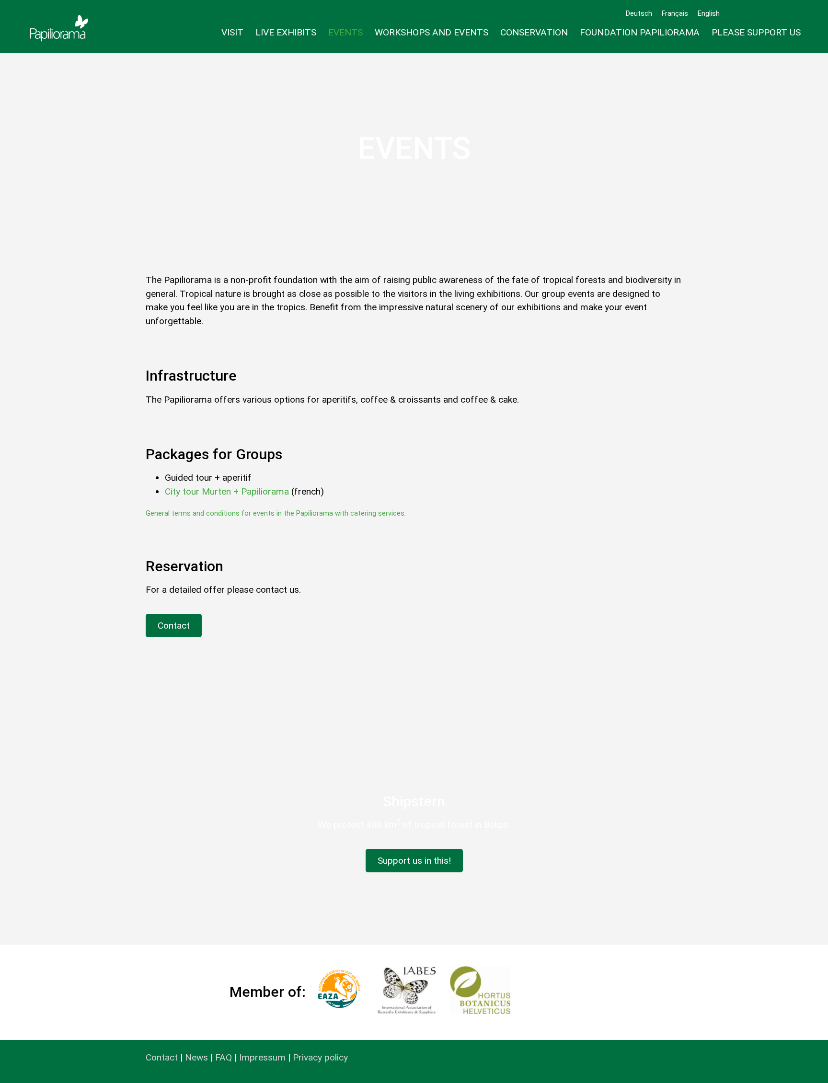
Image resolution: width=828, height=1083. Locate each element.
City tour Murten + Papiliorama (227, 491)
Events (345, 32)
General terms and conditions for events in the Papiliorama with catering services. (276, 513)
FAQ (223, 1057)
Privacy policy (320, 1057)
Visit (232, 32)
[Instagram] (780, 13)
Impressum (262, 1057)
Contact (162, 1057)
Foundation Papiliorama (640, 32)
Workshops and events (431, 32)
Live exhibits (285, 32)
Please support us (756, 32)
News (196, 1057)
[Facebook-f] (765, 13)
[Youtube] (795, 13)
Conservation (534, 32)
